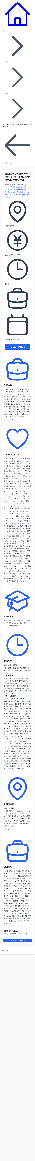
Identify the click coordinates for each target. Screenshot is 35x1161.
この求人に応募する (17, 347)
